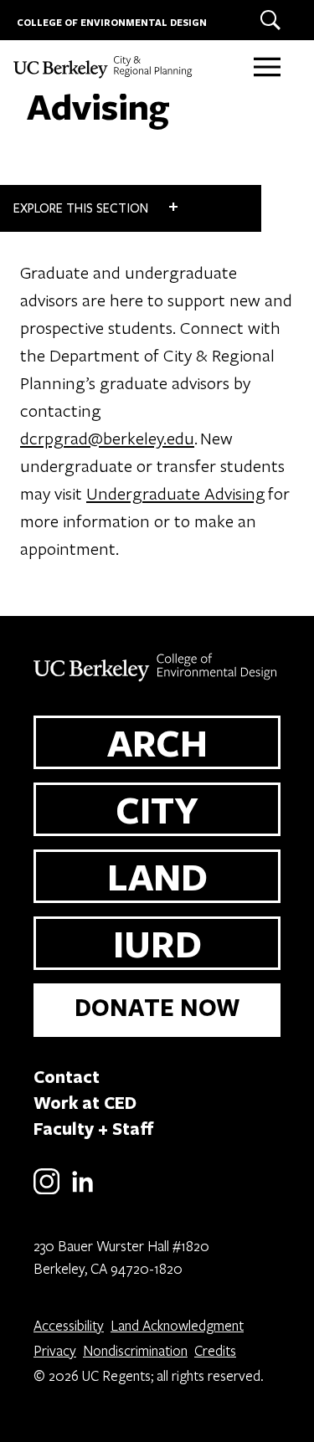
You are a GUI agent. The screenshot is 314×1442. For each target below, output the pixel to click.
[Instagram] (46, 1191)
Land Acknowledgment (177, 1325)
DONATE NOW (157, 1007)
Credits (215, 1350)
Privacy (54, 1350)
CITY (157, 809)
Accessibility (68, 1325)
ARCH (157, 742)
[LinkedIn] (82, 1191)
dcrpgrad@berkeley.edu (107, 437)
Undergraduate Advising (175, 493)
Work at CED (84, 1102)
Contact (66, 1076)
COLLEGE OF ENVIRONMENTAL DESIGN (112, 22)
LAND (157, 876)
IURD (157, 943)
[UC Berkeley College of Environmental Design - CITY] (113, 67)
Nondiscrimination (135, 1350)
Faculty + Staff (93, 1128)
